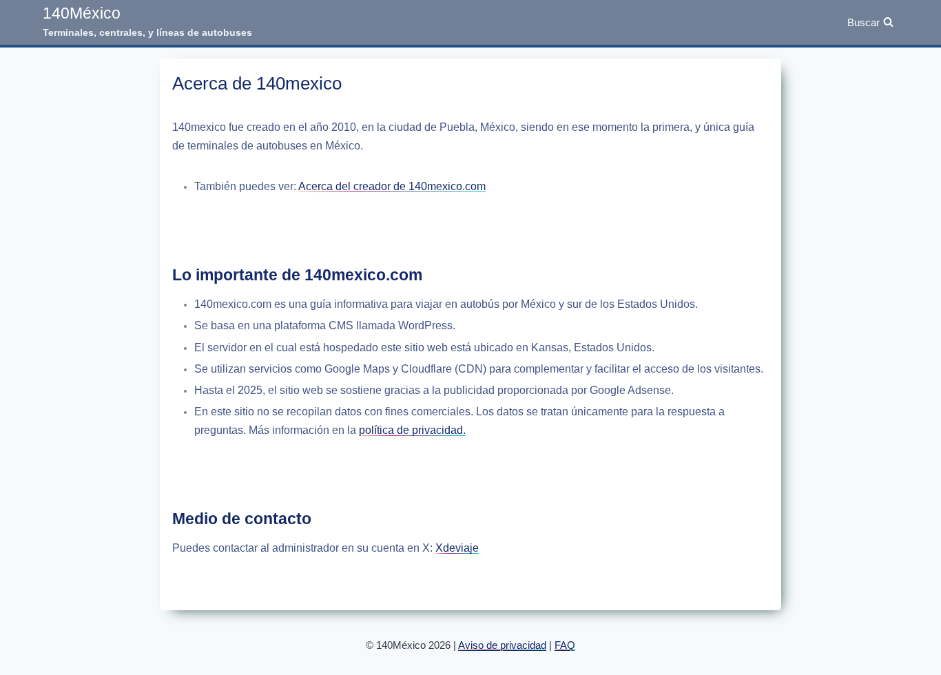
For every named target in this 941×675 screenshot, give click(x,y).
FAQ (565, 645)
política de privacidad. (412, 430)
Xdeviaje (457, 548)
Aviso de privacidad (502, 645)
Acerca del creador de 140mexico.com (392, 186)
